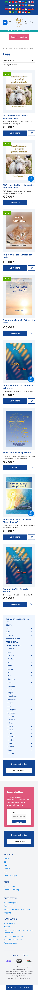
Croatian (10, 659)
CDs (7, 628)
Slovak (10, 733)
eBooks (9, 635)
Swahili (10, 743)
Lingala (10, 693)
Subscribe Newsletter (19, 37)
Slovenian (11, 737)
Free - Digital (12, 642)
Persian (10, 703)
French (10, 669)
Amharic (10, 649)
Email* (14, 812)
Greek (9, 676)
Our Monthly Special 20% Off (17, 620)
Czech (9, 662)
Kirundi (10, 689)
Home (5, 48)
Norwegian (11, 699)
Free (10, 723)
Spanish (10, 740)
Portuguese (11, 710)
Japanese (11, 686)
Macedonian (12, 696)
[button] (31, 133)
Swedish (10, 747)
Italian (9, 682)
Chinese (10, 655)
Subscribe (19, 822)
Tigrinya (10, 753)
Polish (9, 706)
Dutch (9, 666)
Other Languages (15, 48)
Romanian (25, 48)
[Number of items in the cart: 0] (31, 22)
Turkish (10, 750)
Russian (10, 726)
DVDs (8, 632)
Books (9, 625)
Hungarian (11, 679)
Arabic (9, 652)
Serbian (10, 730)
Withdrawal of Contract (19, 988)
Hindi (9, 672)
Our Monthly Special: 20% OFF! (19, 31)
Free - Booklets (13, 639)
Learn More (15, 133)
